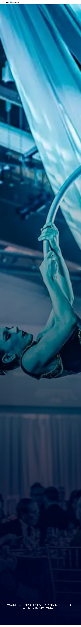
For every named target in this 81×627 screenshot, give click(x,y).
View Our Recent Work (40, 613)
